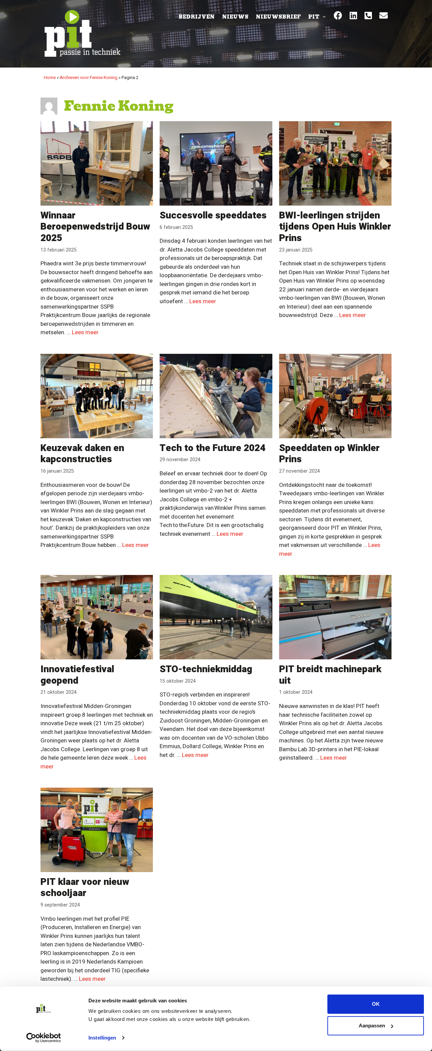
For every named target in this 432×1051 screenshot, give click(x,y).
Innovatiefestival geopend (77, 675)
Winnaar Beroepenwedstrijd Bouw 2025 (95, 227)
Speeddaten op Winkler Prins (329, 454)
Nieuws (235, 17)
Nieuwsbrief (278, 17)
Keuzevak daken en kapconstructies (82, 454)
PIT (313, 17)
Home (50, 77)
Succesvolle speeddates (213, 215)
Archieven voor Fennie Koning (88, 77)
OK (376, 1004)
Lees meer (85, 332)
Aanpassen (372, 1025)
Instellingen (102, 1038)
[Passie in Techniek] (81, 33)
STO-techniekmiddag (206, 669)
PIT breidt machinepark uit (330, 675)
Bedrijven (197, 17)
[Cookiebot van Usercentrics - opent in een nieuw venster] (43, 1038)
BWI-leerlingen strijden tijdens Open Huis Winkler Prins (335, 227)
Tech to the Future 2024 (212, 448)
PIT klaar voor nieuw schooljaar (84, 887)
